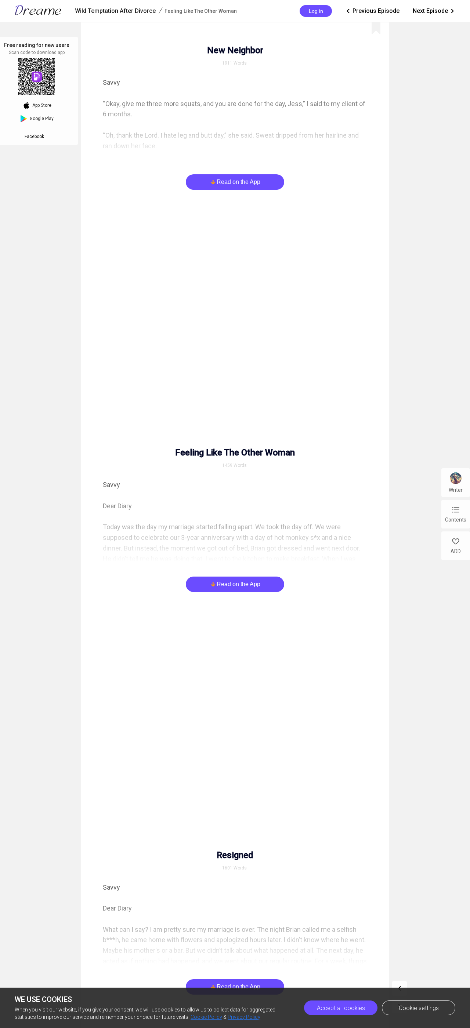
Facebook (35, 136)
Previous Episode (372, 10)
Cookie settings (419, 1008)
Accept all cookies (341, 1008)
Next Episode (434, 10)
